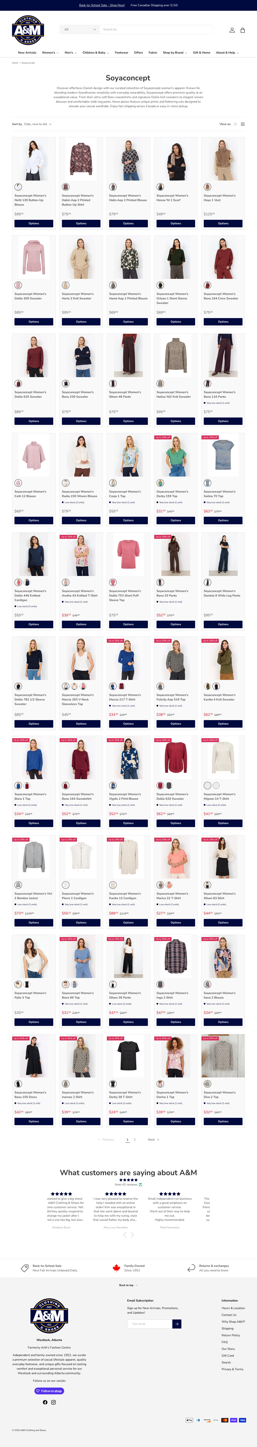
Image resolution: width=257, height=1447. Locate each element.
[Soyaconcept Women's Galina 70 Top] (223, 455)
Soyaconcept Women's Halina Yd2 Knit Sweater (174, 394)
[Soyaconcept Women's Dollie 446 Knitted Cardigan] (34, 554)
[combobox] (136, 29)
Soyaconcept (28, 63)
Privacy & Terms (232, 1369)
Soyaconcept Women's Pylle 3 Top (30, 995)
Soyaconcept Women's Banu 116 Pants (220, 394)
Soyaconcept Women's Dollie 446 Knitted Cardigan (30, 595)
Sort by (17, 124)
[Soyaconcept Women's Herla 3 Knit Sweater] (81, 257)
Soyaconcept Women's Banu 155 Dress (30, 1094)
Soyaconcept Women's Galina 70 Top (220, 494)
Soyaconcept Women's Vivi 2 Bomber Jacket (33, 896)
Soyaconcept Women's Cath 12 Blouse (30, 494)
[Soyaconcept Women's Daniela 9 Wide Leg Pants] (223, 554)
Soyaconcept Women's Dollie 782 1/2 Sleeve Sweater (30, 699)
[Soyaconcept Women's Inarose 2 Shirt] (81, 1056)
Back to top (126, 1285)
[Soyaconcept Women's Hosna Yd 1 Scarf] (176, 159)
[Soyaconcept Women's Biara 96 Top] (81, 956)
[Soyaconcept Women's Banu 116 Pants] (223, 355)
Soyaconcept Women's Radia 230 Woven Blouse (79, 494)
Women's (48, 53)
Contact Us (229, 1315)
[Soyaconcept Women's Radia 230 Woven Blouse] (81, 455)
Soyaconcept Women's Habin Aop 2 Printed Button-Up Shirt (78, 200)
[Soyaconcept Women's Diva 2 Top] (223, 1056)
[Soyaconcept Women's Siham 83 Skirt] (223, 857)
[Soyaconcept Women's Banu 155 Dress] (34, 1056)
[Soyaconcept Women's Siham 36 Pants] (128, 956)
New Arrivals (27, 53)
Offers (138, 53)
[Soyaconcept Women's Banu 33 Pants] (176, 554)
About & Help (225, 53)
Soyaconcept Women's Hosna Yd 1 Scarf (172, 198)
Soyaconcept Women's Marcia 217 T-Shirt (125, 697)
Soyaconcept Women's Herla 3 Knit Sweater (78, 296)
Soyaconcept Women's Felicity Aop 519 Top (172, 697)
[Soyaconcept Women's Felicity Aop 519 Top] (176, 658)
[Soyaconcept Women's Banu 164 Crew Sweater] (223, 257)
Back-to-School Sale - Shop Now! (102, 5)
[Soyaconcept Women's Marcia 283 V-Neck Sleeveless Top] (81, 658)
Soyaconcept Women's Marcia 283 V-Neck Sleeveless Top (78, 699)
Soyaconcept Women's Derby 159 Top (172, 494)
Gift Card (228, 1356)
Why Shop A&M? (233, 1322)
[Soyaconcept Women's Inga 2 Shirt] (176, 956)
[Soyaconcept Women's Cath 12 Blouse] (34, 455)
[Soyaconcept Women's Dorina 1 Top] (176, 1056)
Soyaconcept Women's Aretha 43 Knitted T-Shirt (79, 593)
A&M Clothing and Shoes (33, 1430)
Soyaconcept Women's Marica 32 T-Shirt (172, 896)
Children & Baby (94, 53)
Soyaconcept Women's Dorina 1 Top (172, 1094)
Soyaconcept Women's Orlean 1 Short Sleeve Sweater (172, 298)
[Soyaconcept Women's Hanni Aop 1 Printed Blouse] (128, 257)
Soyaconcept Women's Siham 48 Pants (125, 394)
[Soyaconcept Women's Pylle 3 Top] (34, 956)
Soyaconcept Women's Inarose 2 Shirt (78, 1094)
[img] (128, 1180)
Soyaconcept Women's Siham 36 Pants (125, 995)
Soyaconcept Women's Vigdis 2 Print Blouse (125, 796)
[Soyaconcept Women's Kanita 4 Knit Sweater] (223, 658)
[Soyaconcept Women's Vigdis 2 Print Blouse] (128, 757)
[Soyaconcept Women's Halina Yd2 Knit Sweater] (176, 355)
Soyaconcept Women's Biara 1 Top (30, 796)
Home (15, 63)
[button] (243, 30)
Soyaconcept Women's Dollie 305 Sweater (30, 296)
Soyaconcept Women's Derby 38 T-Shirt (125, 1094)
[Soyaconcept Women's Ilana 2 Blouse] (223, 956)
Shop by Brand (173, 53)
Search (226, 1362)
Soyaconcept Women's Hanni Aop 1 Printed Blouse (128, 296)
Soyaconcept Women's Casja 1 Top (125, 494)
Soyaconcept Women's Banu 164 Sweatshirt (78, 796)
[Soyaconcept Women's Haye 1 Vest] (223, 159)
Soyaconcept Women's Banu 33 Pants (172, 593)
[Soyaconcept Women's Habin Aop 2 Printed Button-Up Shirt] (81, 159)
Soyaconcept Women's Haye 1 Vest (220, 198)
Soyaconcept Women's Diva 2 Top (220, 1094)
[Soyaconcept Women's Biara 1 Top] (34, 757)
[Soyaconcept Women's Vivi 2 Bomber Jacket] (34, 857)
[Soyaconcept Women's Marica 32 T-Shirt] (176, 857)
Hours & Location (233, 1308)
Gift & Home (201, 53)
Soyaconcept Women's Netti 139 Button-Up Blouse (30, 200)
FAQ (225, 1342)
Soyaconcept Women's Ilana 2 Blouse (220, 995)
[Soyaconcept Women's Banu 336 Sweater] (81, 355)
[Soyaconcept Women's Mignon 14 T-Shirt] (223, 757)
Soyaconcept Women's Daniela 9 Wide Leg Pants (222, 593)
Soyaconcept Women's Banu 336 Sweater (78, 394)
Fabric (153, 53)
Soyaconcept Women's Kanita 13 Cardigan (125, 896)
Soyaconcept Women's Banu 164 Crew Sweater (221, 296)
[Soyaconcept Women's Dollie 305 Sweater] (34, 257)
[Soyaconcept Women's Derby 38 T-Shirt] (128, 1056)
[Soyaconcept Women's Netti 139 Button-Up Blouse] (34, 159)
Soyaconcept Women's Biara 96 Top (78, 995)
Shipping (227, 1328)
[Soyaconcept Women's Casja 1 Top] (128, 455)
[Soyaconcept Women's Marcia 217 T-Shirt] (128, 658)
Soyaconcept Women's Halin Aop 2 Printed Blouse (128, 198)
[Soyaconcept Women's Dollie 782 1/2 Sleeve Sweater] (34, 658)
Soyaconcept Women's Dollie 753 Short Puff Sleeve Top (125, 595)
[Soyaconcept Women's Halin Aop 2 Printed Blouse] (128, 159)
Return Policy (231, 1335)
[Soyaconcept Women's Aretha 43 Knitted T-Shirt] (81, 554)
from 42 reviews (126, 1185)
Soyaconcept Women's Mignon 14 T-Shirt (220, 796)
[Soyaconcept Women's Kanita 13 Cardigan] (128, 857)
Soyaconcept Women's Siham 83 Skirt (220, 896)
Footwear (121, 53)
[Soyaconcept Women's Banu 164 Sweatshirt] (81, 757)
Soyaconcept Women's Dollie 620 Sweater (30, 394)
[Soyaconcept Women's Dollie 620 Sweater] (34, 355)
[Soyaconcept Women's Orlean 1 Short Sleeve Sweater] (176, 257)
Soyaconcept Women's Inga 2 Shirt (172, 995)
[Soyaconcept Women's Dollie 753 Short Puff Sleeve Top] (128, 554)
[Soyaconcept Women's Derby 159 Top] (176, 455)
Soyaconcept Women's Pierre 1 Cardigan (78, 896)
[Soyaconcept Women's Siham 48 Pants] (128, 355)
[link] (106, 1139)
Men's (69, 53)
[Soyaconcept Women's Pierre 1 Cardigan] (81, 857)
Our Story (228, 1349)
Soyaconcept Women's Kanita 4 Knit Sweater (220, 697)
